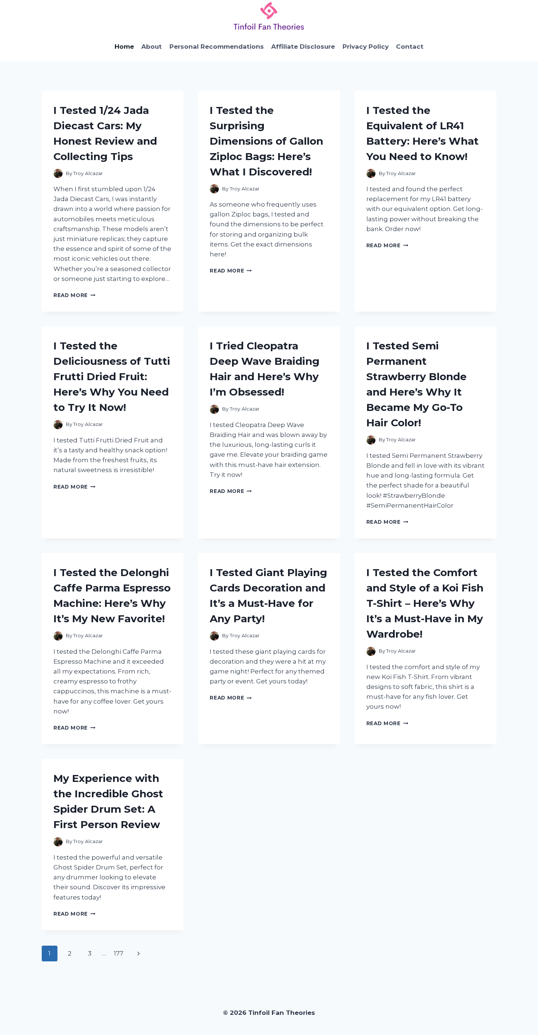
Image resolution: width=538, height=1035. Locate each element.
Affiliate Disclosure (303, 46)
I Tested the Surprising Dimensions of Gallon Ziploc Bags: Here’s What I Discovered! (266, 141)
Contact (409, 46)
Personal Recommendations (216, 46)
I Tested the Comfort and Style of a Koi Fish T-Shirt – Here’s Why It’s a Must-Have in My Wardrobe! (424, 603)
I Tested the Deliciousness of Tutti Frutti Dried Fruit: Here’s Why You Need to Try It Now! (111, 376)
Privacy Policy (366, 46)
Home (124, 46)
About (151, 46)
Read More (74, 295)
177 (118, 953)
